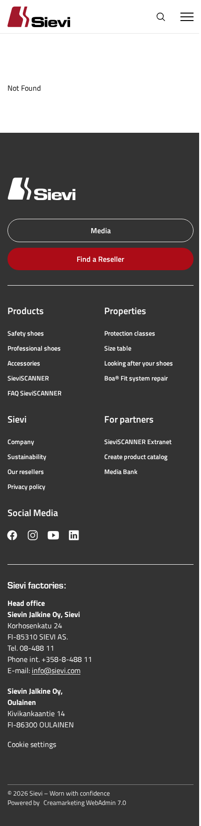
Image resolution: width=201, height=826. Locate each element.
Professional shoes (34, 348)
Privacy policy (26, 486)
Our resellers (25, 471)
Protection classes (129, 333)
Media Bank (120, 471)
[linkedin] (74, 535)
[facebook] (12, 535)
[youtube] (53, 535)
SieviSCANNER (28, 378)
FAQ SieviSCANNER (34, 393)
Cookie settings (31, 744)
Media (101, 230)
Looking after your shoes (138, 363)
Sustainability (26, 456)
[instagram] (32, 535)
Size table (117, 348)
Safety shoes (25, 333)
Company (20, 441)
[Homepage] (50, 16)
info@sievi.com (56, 670)
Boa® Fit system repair (136, 378)
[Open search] (161, 17)
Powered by (66, 802)
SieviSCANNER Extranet (138, 441)
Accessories (23, 363)
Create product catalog (135, 456)
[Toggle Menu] (187, 17)
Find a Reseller (100, 259)
